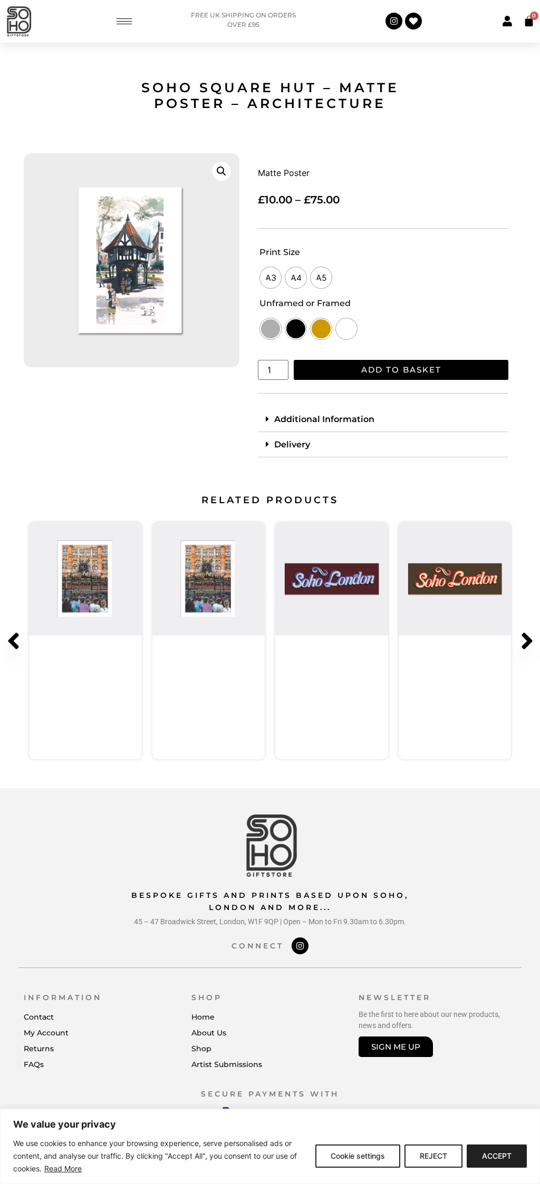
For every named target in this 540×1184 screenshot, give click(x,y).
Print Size (279, 252)
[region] (270, 1146)
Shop (201, 1048)
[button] (221, 171)
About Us (208, 1033)
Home (203, 1017)
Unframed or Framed (305, 303)
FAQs (34, 1064)
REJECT (433, 1155)
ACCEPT (497, 1155)
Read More (63, 1168)
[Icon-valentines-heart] (413, 21)
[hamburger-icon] (124, 21)
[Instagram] (393, 21)
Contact (39, 1017)
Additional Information (324, 419)
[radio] (270, 277)
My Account (46, 1033)
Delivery (292, 444)
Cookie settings (358, 1155)
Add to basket (401, 370)
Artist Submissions (226, 1064)
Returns (39, 1048)
